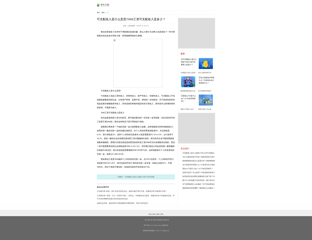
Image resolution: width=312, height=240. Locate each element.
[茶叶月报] (103, 5)
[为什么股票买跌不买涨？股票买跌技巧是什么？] (206, 63)
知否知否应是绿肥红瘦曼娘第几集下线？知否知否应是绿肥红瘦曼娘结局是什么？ (213, 176)
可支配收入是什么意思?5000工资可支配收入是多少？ (202, 153)
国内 (103, 12)
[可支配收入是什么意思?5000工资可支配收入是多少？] (189, 62)
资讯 (161, 214)
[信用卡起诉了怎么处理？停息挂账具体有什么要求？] (206, 100)
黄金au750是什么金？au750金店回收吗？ (197, 169)
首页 (98, 12)
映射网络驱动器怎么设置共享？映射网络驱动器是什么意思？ (205, 161)
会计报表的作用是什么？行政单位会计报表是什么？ (202, 165)
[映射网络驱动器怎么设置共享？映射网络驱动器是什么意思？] (188, 82)
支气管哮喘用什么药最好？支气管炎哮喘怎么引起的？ (202, 184)
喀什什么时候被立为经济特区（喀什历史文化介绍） (202, 180)
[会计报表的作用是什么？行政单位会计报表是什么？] (207, 80)
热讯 (150, 214)
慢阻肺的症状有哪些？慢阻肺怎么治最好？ (198, 188)
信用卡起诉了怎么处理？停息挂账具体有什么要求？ (202, 172)
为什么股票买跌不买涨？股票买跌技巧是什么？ (200, 157)
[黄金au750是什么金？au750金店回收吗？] (189, 98)
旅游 (157, 214)
